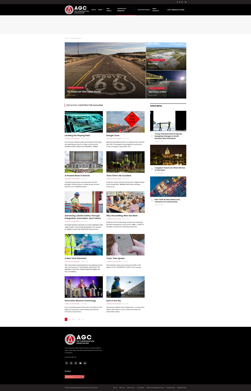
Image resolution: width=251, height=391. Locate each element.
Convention (140, 388)
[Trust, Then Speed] (125, 244)
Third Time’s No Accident (118, 175)
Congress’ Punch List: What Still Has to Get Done (170, 169)
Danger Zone (112, 135)
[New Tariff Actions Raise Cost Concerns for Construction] (168, 186)
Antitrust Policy (181, 388)
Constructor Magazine (121, 10)
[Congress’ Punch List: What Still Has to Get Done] (168, 155)
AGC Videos (109, 10)
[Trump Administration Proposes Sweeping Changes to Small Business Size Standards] (168, 121)
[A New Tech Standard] (84, 244)
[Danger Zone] (125, 122)
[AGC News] (77, 9)
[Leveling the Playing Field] (84, 122)
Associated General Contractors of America (84, 388)
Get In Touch (131, 388)
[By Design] (166, 56)
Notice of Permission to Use (155, 388)
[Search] (185, 2)
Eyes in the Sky (113, 300)
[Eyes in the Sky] (125, 287)
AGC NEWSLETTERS (176, 10)
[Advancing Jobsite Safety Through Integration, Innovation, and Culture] (84, 202)
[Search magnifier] (82, 376)
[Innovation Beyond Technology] (84, 287)
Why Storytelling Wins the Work (122, 215)
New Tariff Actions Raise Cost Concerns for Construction (167, 200)
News (100, 10)
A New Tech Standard (75, 258)
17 (79, 319)
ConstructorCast (144, 10)
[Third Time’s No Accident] (125, 162)
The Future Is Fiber (157, 92)
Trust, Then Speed (115, 258)
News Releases (156, 10)
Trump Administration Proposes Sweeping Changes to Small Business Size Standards (168, 136)
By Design (153, 63)
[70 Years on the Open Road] (105, 70)
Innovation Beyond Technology (80, 300)
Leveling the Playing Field (77, 135)
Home (94, 10)
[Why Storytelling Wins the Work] (125, 202)
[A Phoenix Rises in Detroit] (84, 162)
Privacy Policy (170, 388)
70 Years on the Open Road (84, 91)
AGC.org (122, 388)
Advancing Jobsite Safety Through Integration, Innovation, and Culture (83, 217)
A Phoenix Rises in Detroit (77, 175)
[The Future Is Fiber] (166, 85)
